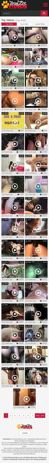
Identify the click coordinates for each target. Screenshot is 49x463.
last (42, 415)
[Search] (44, 13)
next (37, 415)
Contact (25, 433)
